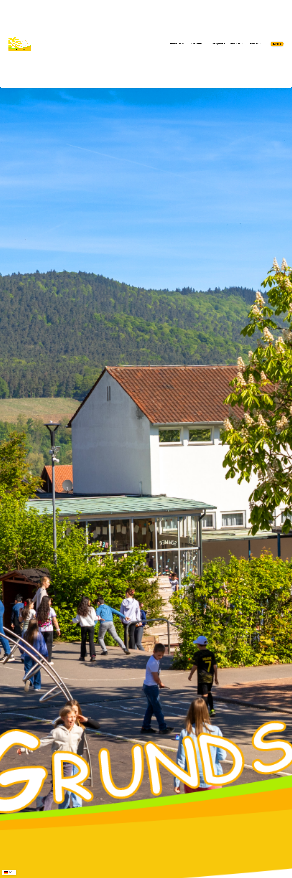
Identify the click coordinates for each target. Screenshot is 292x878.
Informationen (236, 44)
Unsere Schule (177, 44)
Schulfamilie (196, 44)
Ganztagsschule (217, 44)
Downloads (255, 44)
